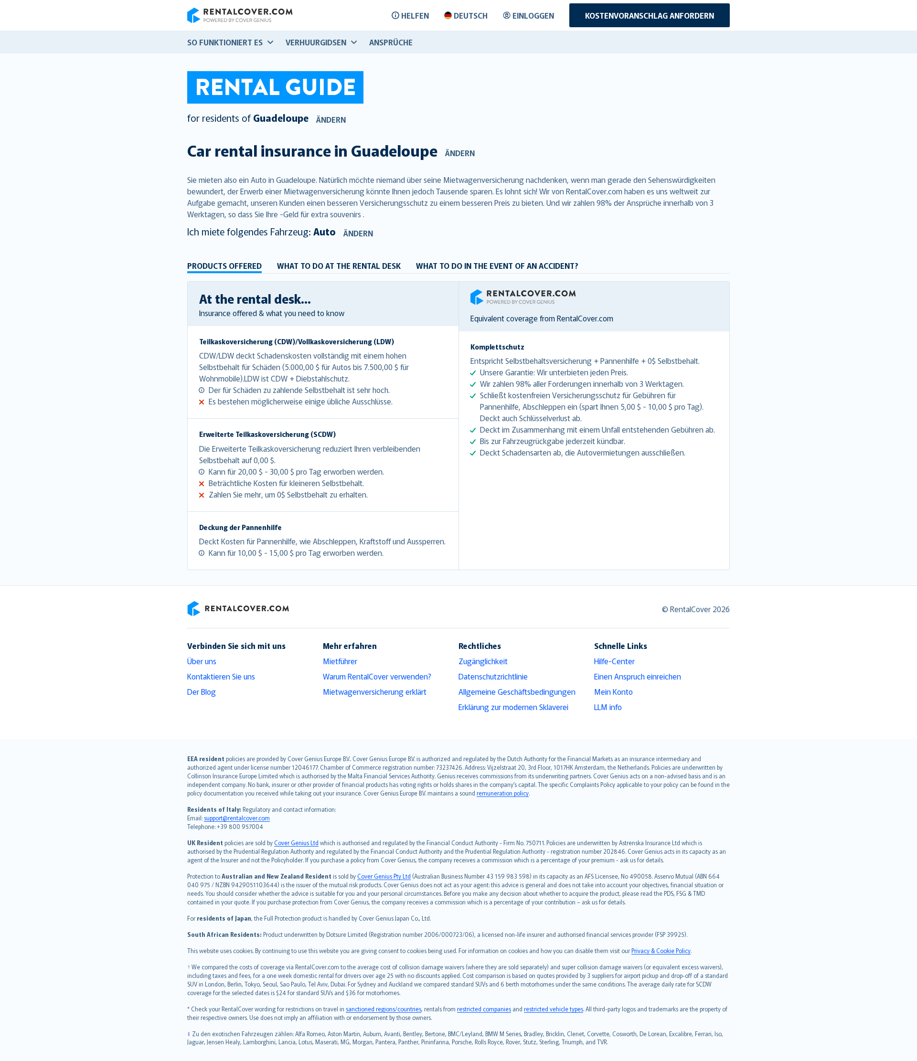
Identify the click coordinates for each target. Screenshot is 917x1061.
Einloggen (533, 15)
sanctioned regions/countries (383, 1009)
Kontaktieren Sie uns (221, 676)
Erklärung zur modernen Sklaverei (513, 706)
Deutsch (471, 15)
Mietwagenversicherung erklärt (375, 691)
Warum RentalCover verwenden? (377, 676)
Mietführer (340, 661)
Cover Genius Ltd (296, 842)
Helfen (415, 15)
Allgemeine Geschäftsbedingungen (517, 691)
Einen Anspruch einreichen (637, 676)
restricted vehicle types (553, 1009)
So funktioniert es (225, 42)
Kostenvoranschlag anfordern (649, 15)
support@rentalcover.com (237, 818)
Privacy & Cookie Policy (661, 950)
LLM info (608, 706)
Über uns (201, 661)
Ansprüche (391, 42)
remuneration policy (503, 793)
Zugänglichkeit (483, 661)
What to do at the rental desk (339, 265)
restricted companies (484, 1009)
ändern (331, 119)
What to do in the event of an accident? (497, 265)
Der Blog (201, 691)
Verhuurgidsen (316, 42)
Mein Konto (613, 691)
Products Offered (224, 265)
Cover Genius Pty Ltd (384, 876)
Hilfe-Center (614, 661)
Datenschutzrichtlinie (493, 676)
